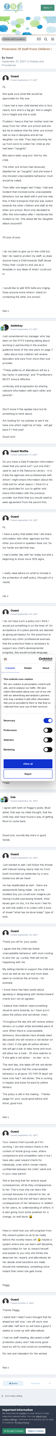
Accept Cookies (14, 1431)
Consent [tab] (10, 668)
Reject (28, 774)
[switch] (48, 730)
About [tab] (45, 668)
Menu (47, 7)
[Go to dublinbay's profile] (5, 327)
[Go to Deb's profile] (5, 799)
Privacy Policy (22, 1422)
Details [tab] (28, 668)
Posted (24, 80)
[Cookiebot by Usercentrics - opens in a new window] (39, 659)
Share (14, 1383)
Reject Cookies (35, 1431)
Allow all (28, 763)
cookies (22, 1413)
